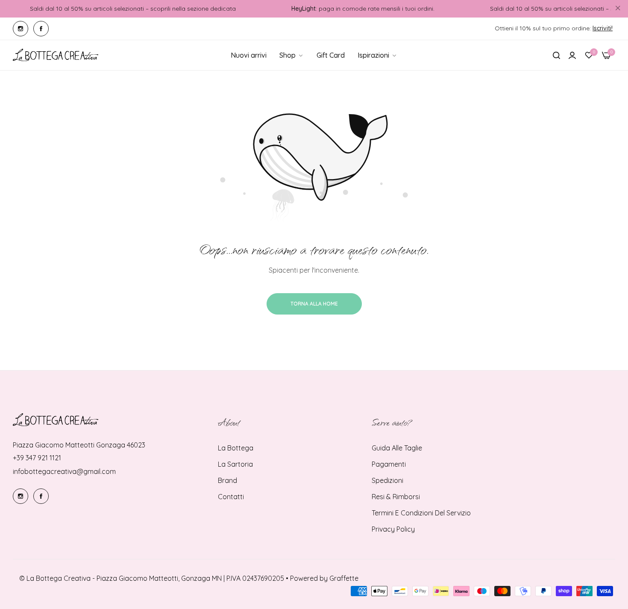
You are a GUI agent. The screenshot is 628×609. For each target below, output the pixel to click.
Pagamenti (389, 464)
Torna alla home (314, 303)
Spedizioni (387, 480)
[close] (618, 9)
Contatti (231, 496)
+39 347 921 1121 (37, 457)
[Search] (556, 55)
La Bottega (235, 448)
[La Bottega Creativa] (55, 55)
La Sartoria (235, 464)
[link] (377, 55)
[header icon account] (572, 55)
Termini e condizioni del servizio (421, 513)
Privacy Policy (393, 529)
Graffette (343, 578)
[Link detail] (20, 28)
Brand (227, 480)
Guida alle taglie (397, 448)
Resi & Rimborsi (396, 496)
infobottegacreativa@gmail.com (64, 471)
